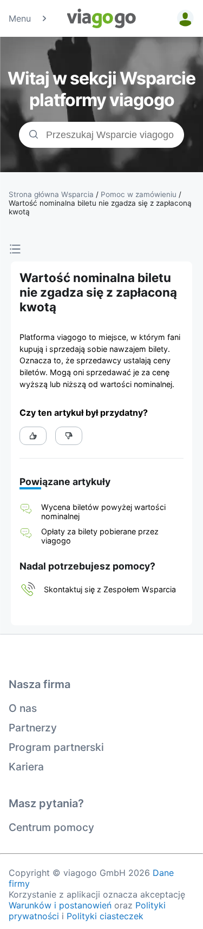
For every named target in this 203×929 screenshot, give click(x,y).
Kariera (26, 766)
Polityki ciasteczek (105, 916)
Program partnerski (56, 747)
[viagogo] (101, 18)
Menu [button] (20, 18)
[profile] (183, 18)
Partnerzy (33, 727)
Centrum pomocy (51, 827)
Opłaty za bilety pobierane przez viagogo (100, 536)
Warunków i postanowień (60, 905)
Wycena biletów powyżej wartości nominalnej (103, 511)
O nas (23, 708)
